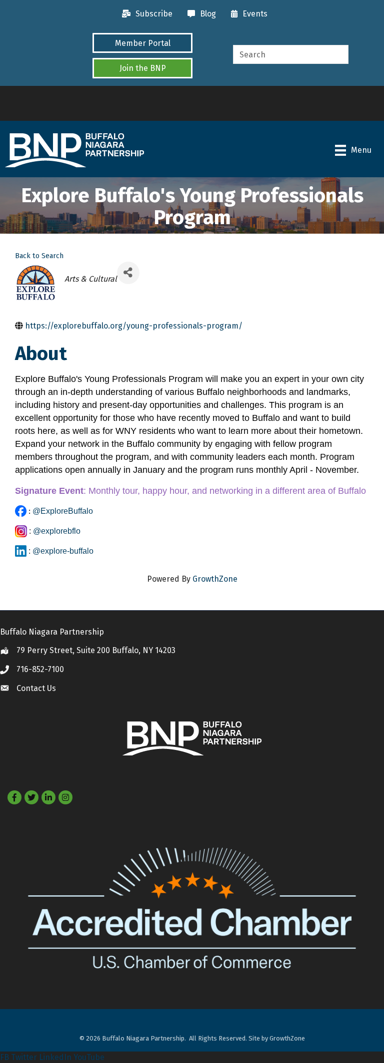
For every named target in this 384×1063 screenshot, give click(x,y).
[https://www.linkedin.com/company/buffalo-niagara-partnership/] (20, 551)
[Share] (128, 273)
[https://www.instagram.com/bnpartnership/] (21, 531)
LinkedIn (55, 1057)
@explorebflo (56, 531)
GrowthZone (215, 579)
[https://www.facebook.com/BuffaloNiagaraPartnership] (20, 511)
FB (4, 1057)
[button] (142, 43)
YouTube (89, 1057)
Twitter (24, 1057)
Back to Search (39, 256)
